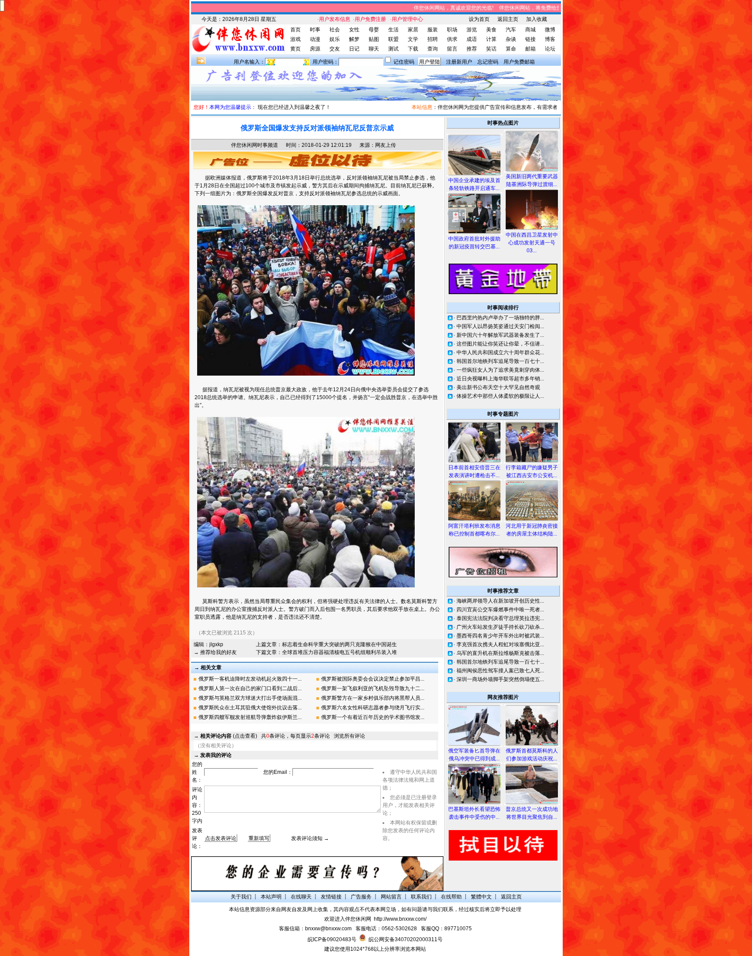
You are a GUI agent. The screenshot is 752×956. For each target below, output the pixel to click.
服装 (432, 30)
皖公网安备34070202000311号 (406, 939)
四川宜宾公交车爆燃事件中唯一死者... (500, 610)
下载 (413, 49)
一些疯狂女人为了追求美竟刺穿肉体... (500, 370)
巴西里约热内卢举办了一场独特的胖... (500, 318)
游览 (472, 30)
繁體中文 (481, 897)
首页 (295, 30)
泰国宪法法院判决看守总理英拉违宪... (500, 618)
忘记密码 (487, 62)
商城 (530, 30)
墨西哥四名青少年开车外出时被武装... (500, 636)
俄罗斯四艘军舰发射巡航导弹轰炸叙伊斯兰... (250, 717)
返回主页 (507, 19)
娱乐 (334, 39)
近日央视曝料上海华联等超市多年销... (500, 379)
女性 (354, 30)
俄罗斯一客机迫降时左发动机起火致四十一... (250, 679)
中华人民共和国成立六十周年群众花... (500, 352)
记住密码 (403, 62)
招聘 (432, 39)
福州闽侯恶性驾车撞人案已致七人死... (500, 671)
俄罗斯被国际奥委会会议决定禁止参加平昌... (372, 679)
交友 (334, 49)
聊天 (374, 49)
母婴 (374, 30)
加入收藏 (536, 19)
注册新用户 (459, 62)
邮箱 (530, 49)
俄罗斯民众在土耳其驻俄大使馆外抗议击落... (250, 708)
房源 (315, 49)
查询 (432, 49)
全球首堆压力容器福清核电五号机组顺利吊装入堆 (339, 652)
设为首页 (479, 19)
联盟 (393, 39)
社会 (334, 30)
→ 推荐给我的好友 (215, 652)
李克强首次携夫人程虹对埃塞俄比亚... (500, 644)
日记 (354, 49)
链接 (530, 39)
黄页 (295, 49)
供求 (452, 39)
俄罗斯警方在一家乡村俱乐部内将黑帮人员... (372, 698)
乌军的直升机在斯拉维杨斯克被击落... (500, 653)
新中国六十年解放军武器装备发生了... (500, 335)
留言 (452, 49)
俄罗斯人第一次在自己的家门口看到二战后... (250, 688)
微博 (550, 30)
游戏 (295, 39)
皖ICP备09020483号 (332, 939)
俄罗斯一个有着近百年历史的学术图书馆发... (372, 717)
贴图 (374, 39)
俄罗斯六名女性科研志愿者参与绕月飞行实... (372, 708)
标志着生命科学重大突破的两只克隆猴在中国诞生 (339, 644)
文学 (413, 39)
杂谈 (511, 39)
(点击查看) (228, 736)
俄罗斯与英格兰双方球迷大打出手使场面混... (250, 698)
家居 (413, 30)
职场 (452, 30)
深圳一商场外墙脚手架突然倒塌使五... (500, 679)
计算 (491, 39)
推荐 (472, 49)
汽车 (511, 30)
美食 (491, 30)
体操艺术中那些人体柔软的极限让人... (500, 396)
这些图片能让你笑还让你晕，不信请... (500, 344)
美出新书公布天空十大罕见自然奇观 (498, 387)
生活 (393, 30)
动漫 (315, 39)
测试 (393, 49)
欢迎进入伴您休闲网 (347, 919)
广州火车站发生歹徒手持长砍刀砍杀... (500, 627)
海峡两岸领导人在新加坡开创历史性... (500, 601)
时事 (315, 30)
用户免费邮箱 (519, 62)
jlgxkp (216, 644)
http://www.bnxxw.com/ (400, 919)
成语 (472, 39)
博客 (550, 39)
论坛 (550, 49)
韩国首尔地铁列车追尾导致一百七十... (500, 361)
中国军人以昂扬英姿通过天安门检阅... (500, 326)
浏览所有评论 (349, 736)
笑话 (491, 49)
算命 (511, 49)
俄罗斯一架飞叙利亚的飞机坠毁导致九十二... (372, 688)
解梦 (354, 39)
